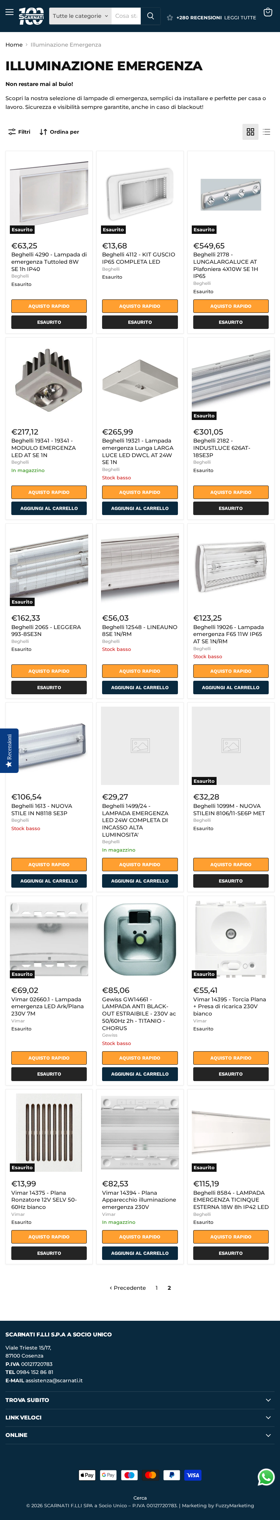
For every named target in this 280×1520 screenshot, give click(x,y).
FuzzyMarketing (234, 1505)
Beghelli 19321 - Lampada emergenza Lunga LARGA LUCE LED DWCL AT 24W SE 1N (138, 451)
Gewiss (109, 1035)
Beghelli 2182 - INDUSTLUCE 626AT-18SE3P (221, 447)
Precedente (129, 1287)
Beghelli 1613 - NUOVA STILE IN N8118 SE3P (41, 809)
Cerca (140, 1498)
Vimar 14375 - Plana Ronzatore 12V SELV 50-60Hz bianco (44, 1199)
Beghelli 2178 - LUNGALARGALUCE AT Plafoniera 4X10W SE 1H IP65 (225, 265)
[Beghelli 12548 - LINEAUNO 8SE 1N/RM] (140, 567)
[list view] (266, 132)
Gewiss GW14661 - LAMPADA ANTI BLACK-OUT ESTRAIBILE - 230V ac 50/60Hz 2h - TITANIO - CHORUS (139, 1014)
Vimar (18, 1021)
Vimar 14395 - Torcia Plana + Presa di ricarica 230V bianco (229, 1006)
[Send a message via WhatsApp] (266, 1477)
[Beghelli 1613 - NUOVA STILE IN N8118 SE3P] (49, 746)
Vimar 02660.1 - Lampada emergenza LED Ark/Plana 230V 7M (47, 1006)
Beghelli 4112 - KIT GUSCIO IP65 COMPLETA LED (138, 258)
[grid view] (250, 132)
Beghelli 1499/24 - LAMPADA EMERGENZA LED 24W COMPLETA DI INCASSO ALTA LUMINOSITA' (135, 820)
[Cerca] (150, 16)
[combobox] (126, 16)
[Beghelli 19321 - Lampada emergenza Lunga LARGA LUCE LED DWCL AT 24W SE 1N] (140, 381)
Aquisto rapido (49, 306)
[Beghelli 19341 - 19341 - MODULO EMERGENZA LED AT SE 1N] (49, 381)
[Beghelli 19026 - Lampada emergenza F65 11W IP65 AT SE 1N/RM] (231, 567)
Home (14, 45)
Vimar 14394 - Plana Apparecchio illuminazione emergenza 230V (139, 1199)
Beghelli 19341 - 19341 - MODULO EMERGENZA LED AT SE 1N (43, 447)
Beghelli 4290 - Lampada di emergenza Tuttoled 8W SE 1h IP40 (49, 261)
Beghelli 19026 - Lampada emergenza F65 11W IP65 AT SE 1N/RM (228, 634)
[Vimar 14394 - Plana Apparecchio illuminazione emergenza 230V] (140, 1132)
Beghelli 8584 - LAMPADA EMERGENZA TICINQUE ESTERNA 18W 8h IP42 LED (231, 1199)
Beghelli (20, 276)
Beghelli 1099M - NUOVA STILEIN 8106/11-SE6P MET (229, 809)
